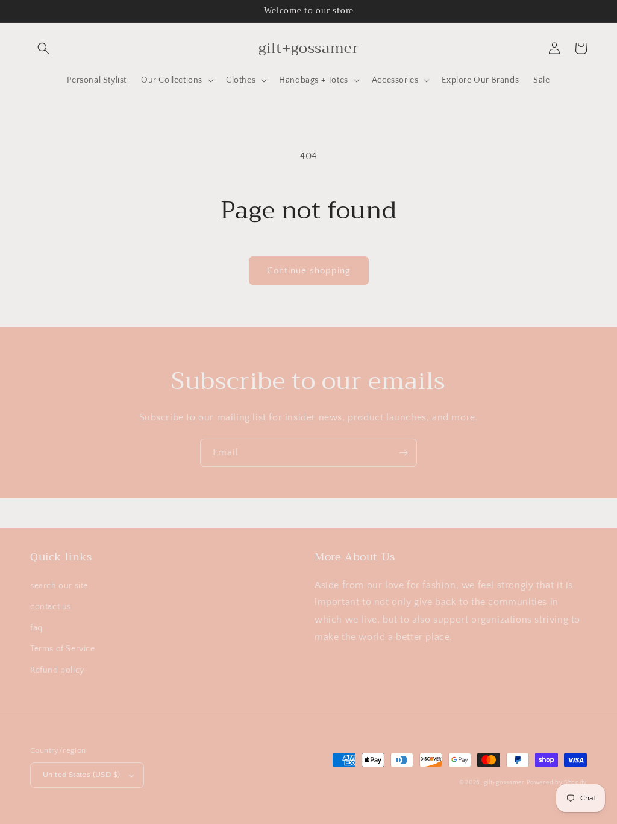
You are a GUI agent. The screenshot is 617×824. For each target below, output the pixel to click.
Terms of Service (62, 649)
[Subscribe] (403, 453)
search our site (59, 586)
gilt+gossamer (504, 782)
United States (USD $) (81, 774)
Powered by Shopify (557, 782)
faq (36, 628)
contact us (50, 607)
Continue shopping (309, 270)
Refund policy (57, 670)
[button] (43, 48)
